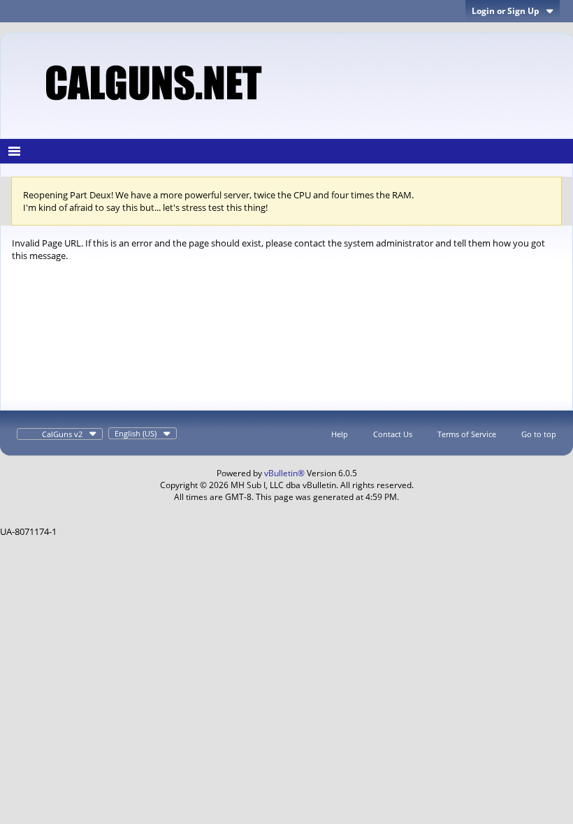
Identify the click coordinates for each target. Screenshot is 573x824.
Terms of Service (466, 434)
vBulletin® (284, 473)
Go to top (538, 434)
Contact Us (392, 434)
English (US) (136, 433)
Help (339, 434)
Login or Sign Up (505, 11)
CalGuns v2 (62, 434)
